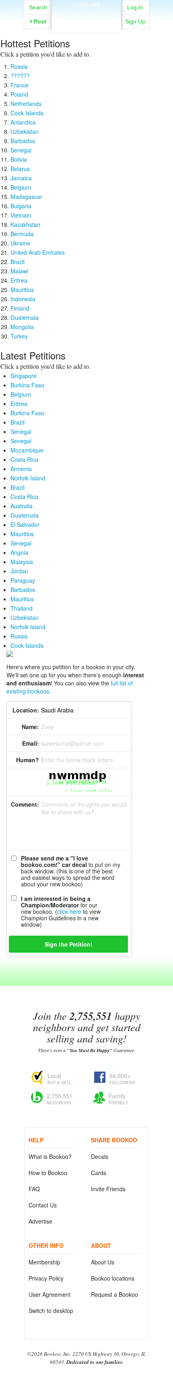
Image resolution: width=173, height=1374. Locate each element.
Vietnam (20, 215)
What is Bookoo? (50, 1156)
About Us (102, 1262)
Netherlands (25, 103)
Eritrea (18, 280)
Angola (19, 552)
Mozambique (26, 450)
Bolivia (18, 159)
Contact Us (43, 1205)
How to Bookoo (48, 1173)
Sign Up (135, 21)
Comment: (25, 804)
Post (37, 21)
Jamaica (21, 178)
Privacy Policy (46, 1278)
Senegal (20, 150)
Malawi (19, 271)
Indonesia (22, 299)
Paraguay (22, 580)
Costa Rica (24, 459)
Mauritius (22, 289)
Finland (19, 308)
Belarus (20, 169)
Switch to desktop (51, 1310)
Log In (135, 7)
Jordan (19, 571)
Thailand (21, 608)
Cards (98, 1173)
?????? (20, 76)
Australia (21, 506)
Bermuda (22, 234)
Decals (99, 1156)
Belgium (20, 187)
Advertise (40, 1221)
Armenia (21, 469)
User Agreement (49, 1294)
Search (38, 7)
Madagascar (26, 196)
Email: (30, 743)
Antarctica (23, 122)
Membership (44, 1262)
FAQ (34, 1189)
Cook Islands (26, 113)
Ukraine (20, 243)
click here (69, 911)
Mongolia (22, 327)
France (19, 85)
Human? (27, 760)
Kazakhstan (25, 224)
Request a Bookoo (114, 1294)
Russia (19, 66)
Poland (19, 94)
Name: (30, 727)
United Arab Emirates (37, 252)
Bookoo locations (112, 1278)
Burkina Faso (27, 385)
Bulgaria (20, 206)
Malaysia (21, 562)
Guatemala (24, 317)
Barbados (22, 141)
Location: (25, 710)
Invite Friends (108, 1189)
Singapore (23, 376)
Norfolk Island (27, 478)
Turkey (19, 336)
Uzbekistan (24, 131)
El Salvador (24, 524)
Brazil (17, 262)
